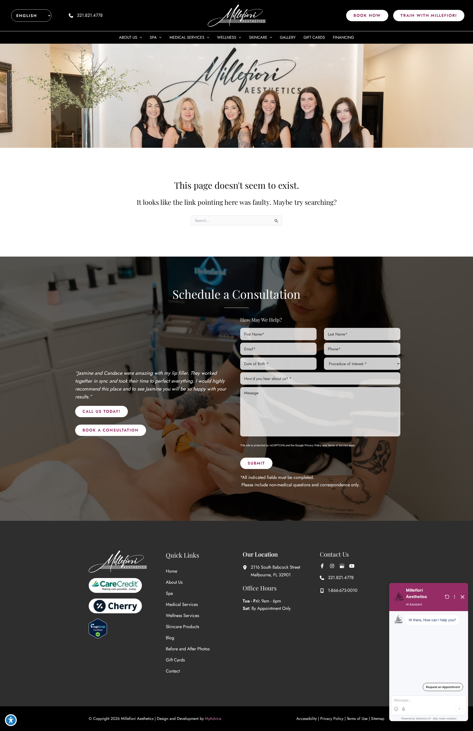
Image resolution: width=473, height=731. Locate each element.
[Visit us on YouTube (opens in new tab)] (351, 565)
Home (171, 571)
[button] (367, 15)
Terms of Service (337, 445)
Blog (170, 638)
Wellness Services (182, 615)
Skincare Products (182, 626)
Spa (169, 593)
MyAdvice (213, 718)
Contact (173, 671)
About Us (174, 582)
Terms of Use (357, 718)
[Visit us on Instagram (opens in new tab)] (332, 565)
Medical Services (182, 604)
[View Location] (247, 567)
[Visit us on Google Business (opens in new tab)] (341, 565)
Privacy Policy (312, 445)
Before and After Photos (188, 649)
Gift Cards (175, 660)
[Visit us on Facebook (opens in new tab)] (322, 565)
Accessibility (306, 718)
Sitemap (377, 718)
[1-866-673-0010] (338, 590)
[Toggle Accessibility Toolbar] (11, 720)
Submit (256, 463)
